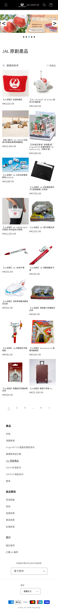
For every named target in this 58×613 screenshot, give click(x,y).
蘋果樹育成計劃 (13, 454)
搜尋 (8, 481)
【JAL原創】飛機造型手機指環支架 (15, 389)
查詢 (8, 506)
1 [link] (9, 407)
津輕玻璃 (10, 440)
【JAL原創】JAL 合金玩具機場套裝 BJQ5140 (14, 176)
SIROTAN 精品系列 (14, 474)
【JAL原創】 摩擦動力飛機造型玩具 (42, 309)
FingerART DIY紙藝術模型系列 (20, 447)
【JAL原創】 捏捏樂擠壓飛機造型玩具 (15, 302)
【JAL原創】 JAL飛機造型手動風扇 (14, 349)
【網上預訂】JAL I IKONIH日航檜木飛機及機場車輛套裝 (15, 141)
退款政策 (10, 513)
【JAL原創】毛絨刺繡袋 (12, 99)
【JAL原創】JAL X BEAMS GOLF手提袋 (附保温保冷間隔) (15, 228)
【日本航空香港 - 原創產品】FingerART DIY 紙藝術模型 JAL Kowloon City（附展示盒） (41, 146)
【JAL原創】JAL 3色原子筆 (13, 268)
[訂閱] (44, 571)
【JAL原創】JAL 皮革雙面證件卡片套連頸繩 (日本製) (41, 188)
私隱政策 (10, 526)
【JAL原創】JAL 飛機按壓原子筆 (41, 269)
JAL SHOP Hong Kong (32, 607)
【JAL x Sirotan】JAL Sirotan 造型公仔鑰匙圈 (42, 100)
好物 (8, 434)
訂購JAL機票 (12, 552)
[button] (6, 5)
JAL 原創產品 (12, 460)
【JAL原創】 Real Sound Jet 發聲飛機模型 (42, 349)
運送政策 (10, 520)
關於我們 (10, 545)
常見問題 (10, 499)
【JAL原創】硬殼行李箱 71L (40, 388)
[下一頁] (49, 408)
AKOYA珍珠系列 (13, 467)
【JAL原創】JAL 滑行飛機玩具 (41, 227)
